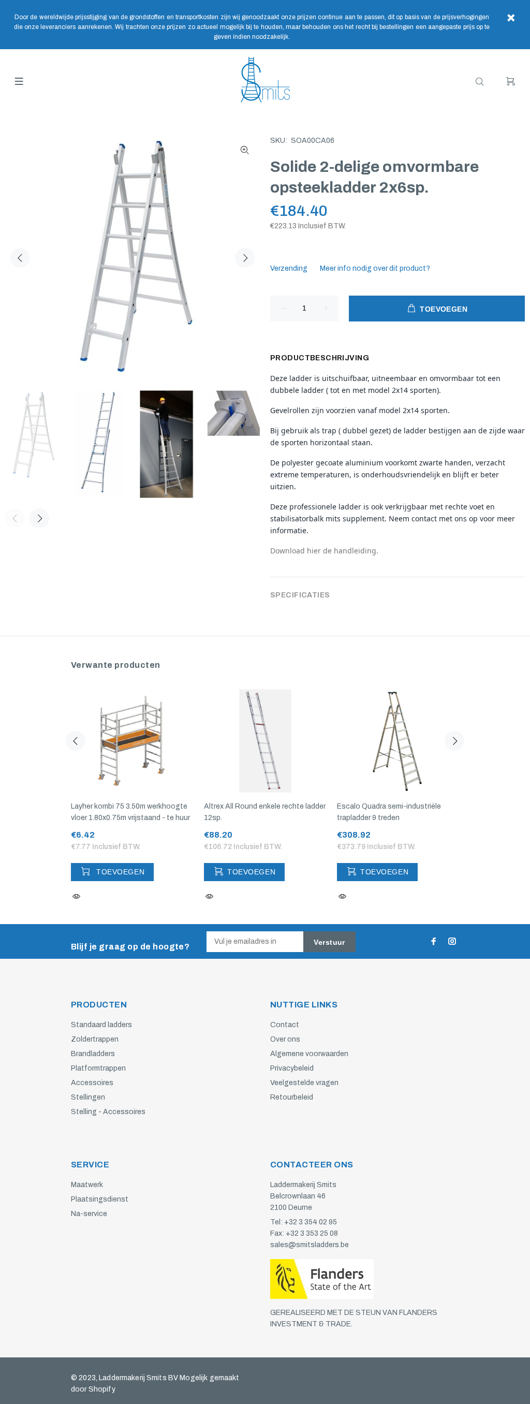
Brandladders (93, 1054)
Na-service (89, 1214)
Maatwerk (87, 1185)
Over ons (285, 1039)
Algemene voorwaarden (309, 1054)
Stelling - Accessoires (108, 1112)
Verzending (288, 268)
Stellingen (88, 1097)
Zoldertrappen (95, 1039)
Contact (284, 1025)
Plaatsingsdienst (99, 1199)
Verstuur (329, 942)
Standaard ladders (101, 1025)
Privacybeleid (292, 1068)
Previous (20, 258)
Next (245, 258)
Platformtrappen (98, 1068)
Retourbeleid (291, 1097)
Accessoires (92, 1083)
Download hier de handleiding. (324, 550)
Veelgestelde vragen (304, 1083)
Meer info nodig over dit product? (375, 268)
